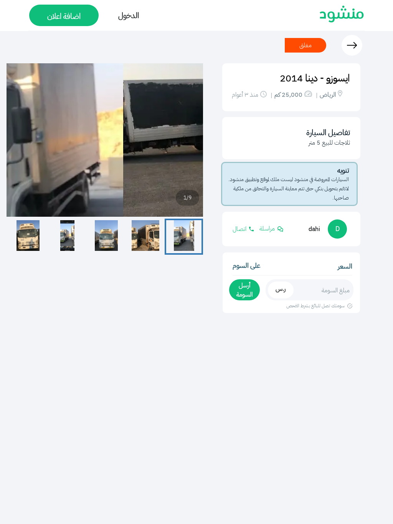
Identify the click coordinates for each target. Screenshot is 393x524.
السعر (345, 266)
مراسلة (267, 228)
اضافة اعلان (64, 16)
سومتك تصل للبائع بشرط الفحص (315, 305)
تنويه (343, 170)
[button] (105, 140)
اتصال (239, 229)
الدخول (128, 15)
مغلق (305, 45)
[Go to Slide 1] (184, 237)
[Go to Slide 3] (106, 237)
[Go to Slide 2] (145, 237)
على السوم (246, 265)
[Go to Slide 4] (67, 237)
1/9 (187, 198)
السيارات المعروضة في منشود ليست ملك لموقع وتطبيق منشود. (288, 179)
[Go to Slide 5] (28, 237)
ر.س (281, 288)
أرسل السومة (244, 290)
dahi (314, 229)
